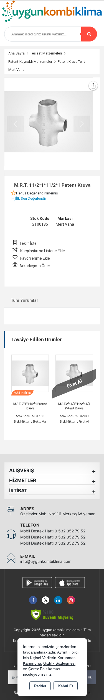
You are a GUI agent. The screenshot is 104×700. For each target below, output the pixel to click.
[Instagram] (71, 597)
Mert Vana (65, 224)
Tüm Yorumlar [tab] (24, 300)
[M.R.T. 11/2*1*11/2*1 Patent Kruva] (48, 122)
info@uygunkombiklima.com (45, 561)
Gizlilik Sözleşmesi (59, 663)
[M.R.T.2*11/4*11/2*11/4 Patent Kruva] (74, 372)
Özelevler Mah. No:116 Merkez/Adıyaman (57, 513)
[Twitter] (45, 597)
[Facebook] (33, 597)
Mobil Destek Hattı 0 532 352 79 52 (52, 531)
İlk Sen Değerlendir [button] (31, 198)
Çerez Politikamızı (44, 669)
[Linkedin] (58, 597)
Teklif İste (28, 243)
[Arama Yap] (89, 34)
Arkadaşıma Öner (34, 266)
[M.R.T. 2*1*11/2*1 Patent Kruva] (30, 372)
